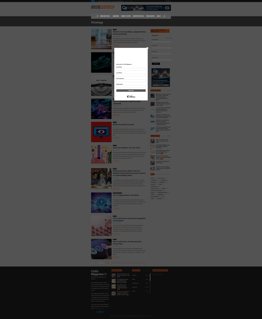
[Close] (147, 48)
